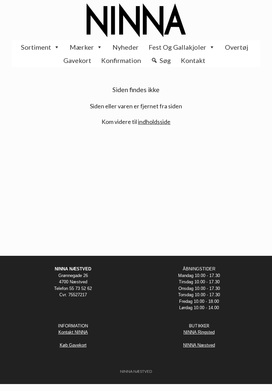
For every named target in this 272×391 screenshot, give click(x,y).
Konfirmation (121, 60)
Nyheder (125, 47)
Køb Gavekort (73, 345)
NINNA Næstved (199, 345)
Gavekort (77, 60)
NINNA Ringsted (199, 332)
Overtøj (236, 47)
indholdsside (154, 121)
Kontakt (193, 60)
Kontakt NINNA (73, 332)
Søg (165, 60)
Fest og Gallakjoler (177, 47)
